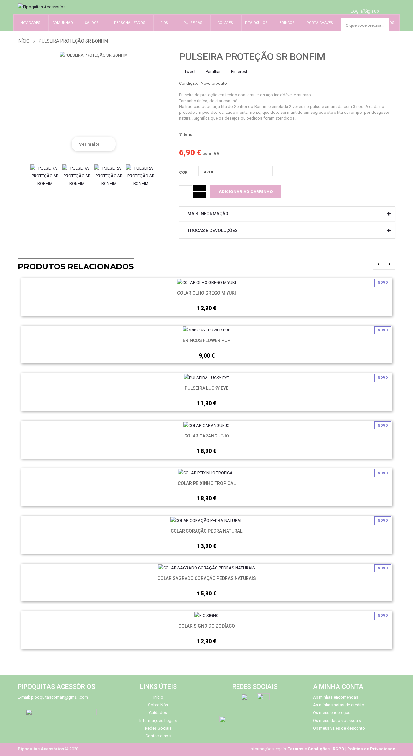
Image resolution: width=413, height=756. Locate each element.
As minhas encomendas (335, 697)
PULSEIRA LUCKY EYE (206, 388)
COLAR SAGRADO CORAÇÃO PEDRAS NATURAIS (206, 578)
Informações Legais (158, 720)
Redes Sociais (158, 728)
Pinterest (238, 71)
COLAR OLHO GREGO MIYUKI (206, 293)
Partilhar (213, 71)
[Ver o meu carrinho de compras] (389, 10)
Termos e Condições (309, 748)
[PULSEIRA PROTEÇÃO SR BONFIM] (45, 179)
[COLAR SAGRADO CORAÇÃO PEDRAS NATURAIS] (206, 567)
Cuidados (158, 712)
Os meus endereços (331, 712)
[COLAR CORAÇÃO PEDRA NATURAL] (206, 520)
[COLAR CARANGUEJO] (206, 425)
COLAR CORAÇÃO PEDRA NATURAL (206, 531)
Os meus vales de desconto (339, 728)
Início (24, 41)
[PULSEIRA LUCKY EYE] (206, 377)
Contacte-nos (158, 735)
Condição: (188, 83)
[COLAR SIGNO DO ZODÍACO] (206, 615)
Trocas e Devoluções (212, 230)
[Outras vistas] (21, 182)
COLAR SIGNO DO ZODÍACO (206, 626)
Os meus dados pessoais (337, 720)
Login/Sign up (365, 11)
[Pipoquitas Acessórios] (41, 7)
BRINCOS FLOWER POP (206, 340)
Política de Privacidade (371, 748)
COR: (184, 172)
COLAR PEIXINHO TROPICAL (207, 483)
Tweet (189, 71)
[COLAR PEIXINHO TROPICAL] (206, 472)
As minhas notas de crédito (338, 704)
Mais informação (207, 213)
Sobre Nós (158, 704)
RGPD (338, 748)
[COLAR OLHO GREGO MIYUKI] (206, 282)
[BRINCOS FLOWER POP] (206, 330)
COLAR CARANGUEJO (206, 435)
